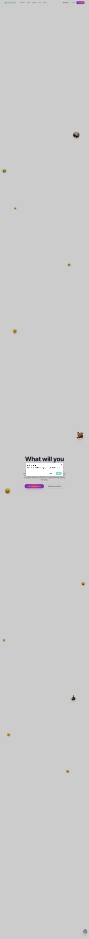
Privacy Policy (50, 470)
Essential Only (51, 473)
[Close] (61, 464)
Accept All (59, 473)
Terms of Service (58, 470)
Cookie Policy (45, 470)
